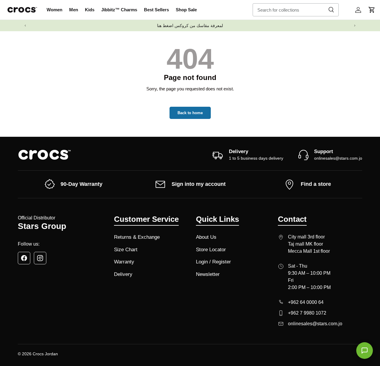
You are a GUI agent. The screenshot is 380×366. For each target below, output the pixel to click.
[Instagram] (40, 258)
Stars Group (42, 226)
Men (73, 9)
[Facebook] (24, 258)
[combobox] (296, 9)
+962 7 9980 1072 (307, 312)
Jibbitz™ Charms (119, 9)
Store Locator (211, 249)
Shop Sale (186, 9)
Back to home (190, 113)
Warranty (124, 262)
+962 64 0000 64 (306, 302)
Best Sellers (156, 9)
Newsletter (208, 274)
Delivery (123, 274)
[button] (371, 9)
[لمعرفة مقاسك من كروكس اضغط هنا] (190, 25)
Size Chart (125, 249)
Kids (89, 9)
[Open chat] (364, 350)
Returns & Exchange (137, 237)
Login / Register (213, 262)
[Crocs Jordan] (44, 155)
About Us (206, 237)
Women (54, 9)
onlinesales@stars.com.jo (338, 158)
